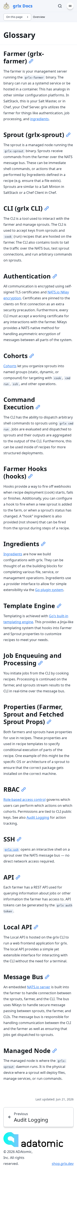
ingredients (39, 119)
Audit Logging (38, 817)
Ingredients (12, 554)
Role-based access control (24, 799)
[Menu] (70, 6)
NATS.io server (38, 987)
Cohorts (9, 366)
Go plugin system (49, 589)
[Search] (59, 6)
